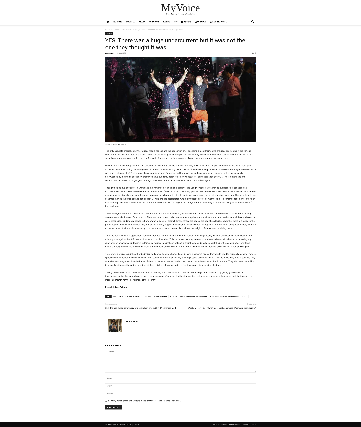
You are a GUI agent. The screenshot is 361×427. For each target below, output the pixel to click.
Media (142, 21)
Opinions (154, 21)
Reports (117, 21)
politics (244, 296)
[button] (252, 22)
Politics (130, 21)
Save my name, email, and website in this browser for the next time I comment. (144, 400)
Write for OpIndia (220, 424)
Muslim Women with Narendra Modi (193, 296)
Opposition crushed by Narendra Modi (224, 296)
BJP (114, 296)
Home (107, 29)
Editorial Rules (234, 424)
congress (173, 296)
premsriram (110, 53)
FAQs (254, 424)
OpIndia (201, 21)
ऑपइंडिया (187, 21)
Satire (166, 21)
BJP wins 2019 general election (156, 296)
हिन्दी (175, 21)
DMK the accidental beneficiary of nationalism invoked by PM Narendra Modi (140, 308)
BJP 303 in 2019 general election (130, 296)
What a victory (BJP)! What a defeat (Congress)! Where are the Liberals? (222, 308)
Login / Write (219, 21)
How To (246, 424)
